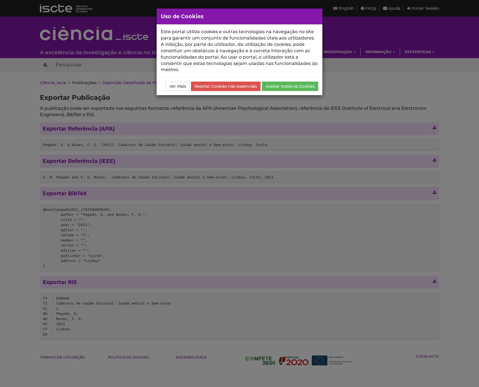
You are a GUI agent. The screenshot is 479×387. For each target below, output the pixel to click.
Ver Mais (177, 86)
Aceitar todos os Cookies (290, 86)
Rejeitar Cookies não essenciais (226, 86)
